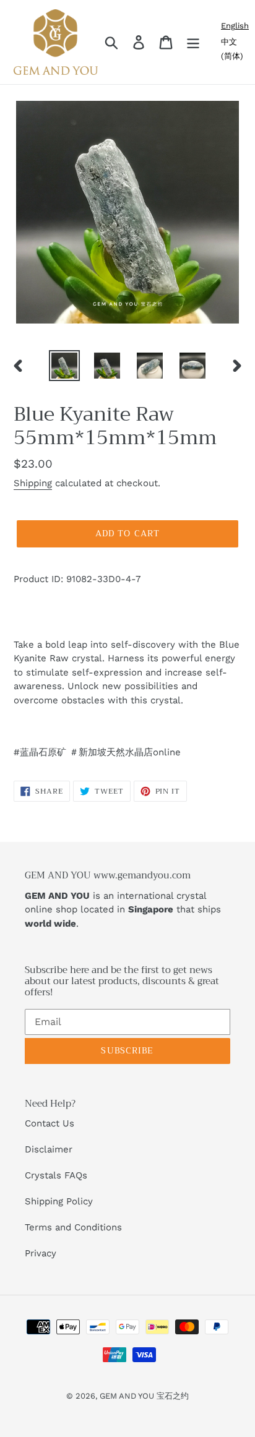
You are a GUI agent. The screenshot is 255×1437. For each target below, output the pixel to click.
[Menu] (193, 42)
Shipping (33, 483)
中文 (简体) (232, 49)
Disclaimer (48, 1149)
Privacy (40, 1253)
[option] (235, 49)
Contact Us (49, 1123)
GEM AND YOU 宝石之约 (144, 1396)
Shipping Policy (59, 1201)
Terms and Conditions (73, 1227)
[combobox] (235, 26)
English (235, 25)
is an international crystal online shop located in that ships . (123, 909)
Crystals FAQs (56, 1175)
